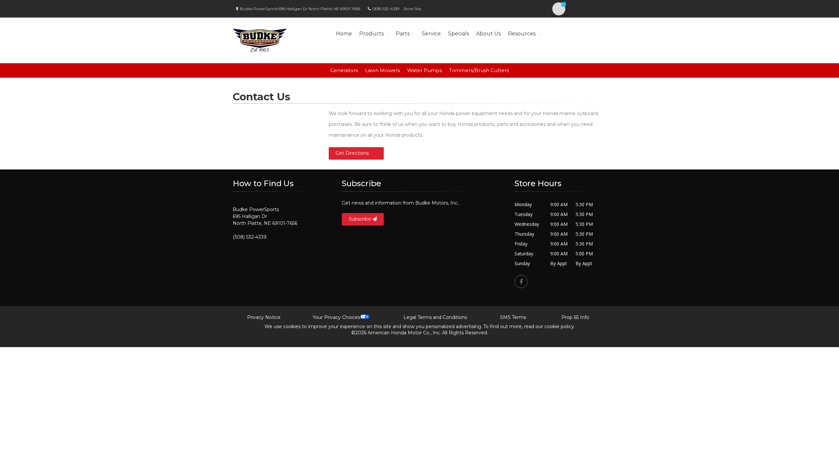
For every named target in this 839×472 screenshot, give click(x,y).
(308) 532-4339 (385, 8)
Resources (522, 33)
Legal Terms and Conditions (435, 317)
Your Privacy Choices (336, 317)
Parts (403, 33)
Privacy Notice (264, 317)
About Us (488, 33)
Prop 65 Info (575, 317)
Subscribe (360, 219)
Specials (458, 33)
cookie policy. (559, 326)
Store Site (412, 8)
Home (344, 33)
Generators (344, 70)
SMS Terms (513, 317)
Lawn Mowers (382, 70)
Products (371, 33)
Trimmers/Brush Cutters (479, 70)
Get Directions (352, 153)
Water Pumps (424, 70)
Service (431, 33)
